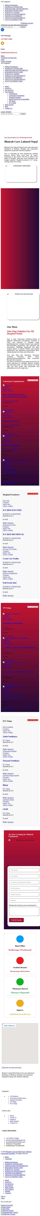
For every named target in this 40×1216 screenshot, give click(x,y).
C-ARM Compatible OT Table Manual (19, 648)
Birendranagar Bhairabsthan (20, 971)
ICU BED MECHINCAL (13, 534)
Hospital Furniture (15, 97)
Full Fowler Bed (9, 583)
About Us (13, 1117)
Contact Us (13, 1123)
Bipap (5, 785)
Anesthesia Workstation (13, 623)
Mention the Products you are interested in (22, 905)
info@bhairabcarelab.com (20, 1014)
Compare (8, 1193)
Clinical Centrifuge (11, 445)
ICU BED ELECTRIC (12, 510)
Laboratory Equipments (16, 95)
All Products (13, 94)
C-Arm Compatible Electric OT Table (18, 672)
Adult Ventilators (10, 736)
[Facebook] (4, 1083)
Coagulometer (9, 470)
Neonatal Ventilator (11, 761)
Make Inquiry (8, 410)
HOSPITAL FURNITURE (12, 514)
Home (12, 1116)
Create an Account (7, 1205)
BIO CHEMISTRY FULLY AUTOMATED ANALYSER (15, 396)
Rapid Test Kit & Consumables (19, 99)
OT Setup (12, 101)
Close (3, 1198)
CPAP (5, 809)
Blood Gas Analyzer (11, 421)
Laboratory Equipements (18, 1098)
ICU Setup (12, 103)
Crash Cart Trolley (11, 559)
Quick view (6, 389)
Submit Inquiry (16, 920)
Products (13, 1119)
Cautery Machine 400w (13, 696)
